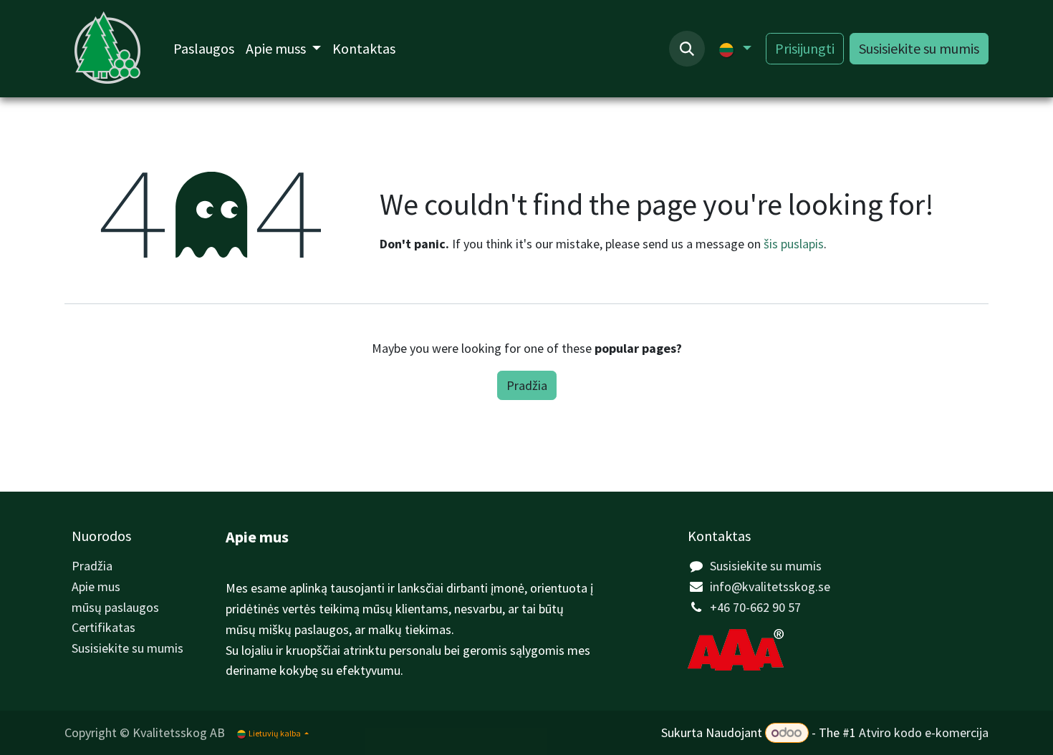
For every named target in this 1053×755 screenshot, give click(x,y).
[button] (687, 49)
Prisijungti (805, 48)
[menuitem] (204, 48)
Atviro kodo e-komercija (924, 732)
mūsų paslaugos (115, 607)
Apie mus (96, 586)
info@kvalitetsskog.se (770, 586)
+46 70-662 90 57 (755, 607)
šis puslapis (794, 243)
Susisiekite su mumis (919, 48)
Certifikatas (103, 627)
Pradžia (526, 385)
